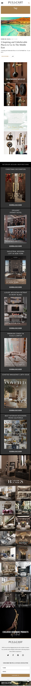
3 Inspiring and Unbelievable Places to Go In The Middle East (14, 45)
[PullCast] (15, 2)
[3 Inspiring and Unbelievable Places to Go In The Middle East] (15, 26)
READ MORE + (6, 56)
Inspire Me (3, 39)
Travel (9, 39)
